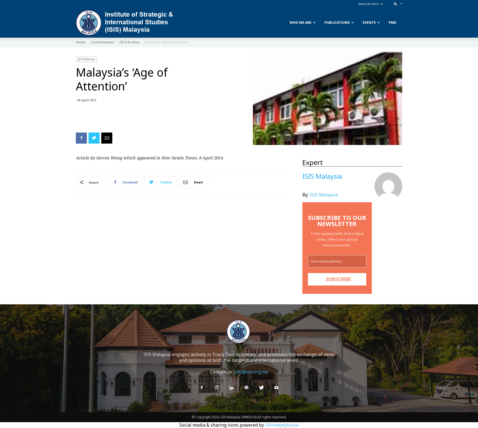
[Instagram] (216, 387)
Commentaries (102, 42)
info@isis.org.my (251, 372)
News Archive (368, 4)
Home (80, 42)
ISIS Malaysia (324, 195)
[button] (396, 4)
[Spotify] (246, 387)
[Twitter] (261, 387)
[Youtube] (276, 387)
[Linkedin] (231, 387)
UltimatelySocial (282, 425)
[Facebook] (201, 387)
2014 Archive (129, 42)
